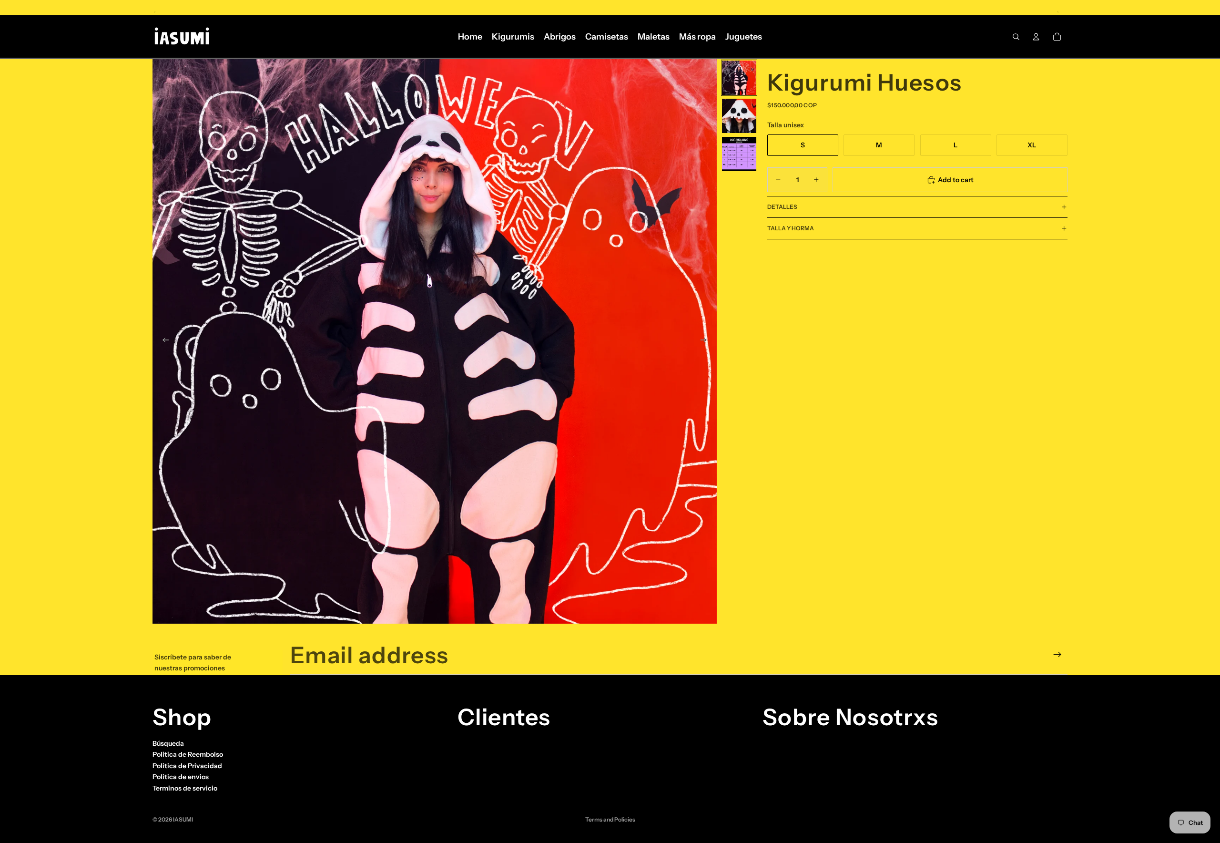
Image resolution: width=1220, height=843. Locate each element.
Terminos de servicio (184, 787)
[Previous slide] (162, 341)
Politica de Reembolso (187, 754)
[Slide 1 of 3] (739, 78)
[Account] (1036, 36)
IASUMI (183, 819)
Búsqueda (168, 743)
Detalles (782, 206)
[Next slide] (706, 341)
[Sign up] (1057, 655)
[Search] (1016, 36)
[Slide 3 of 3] (739, 154)
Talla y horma (790, 228)
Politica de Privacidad (187, 765)
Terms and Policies (610, 819)
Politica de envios (180, 776)
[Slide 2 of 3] (739, 116)
